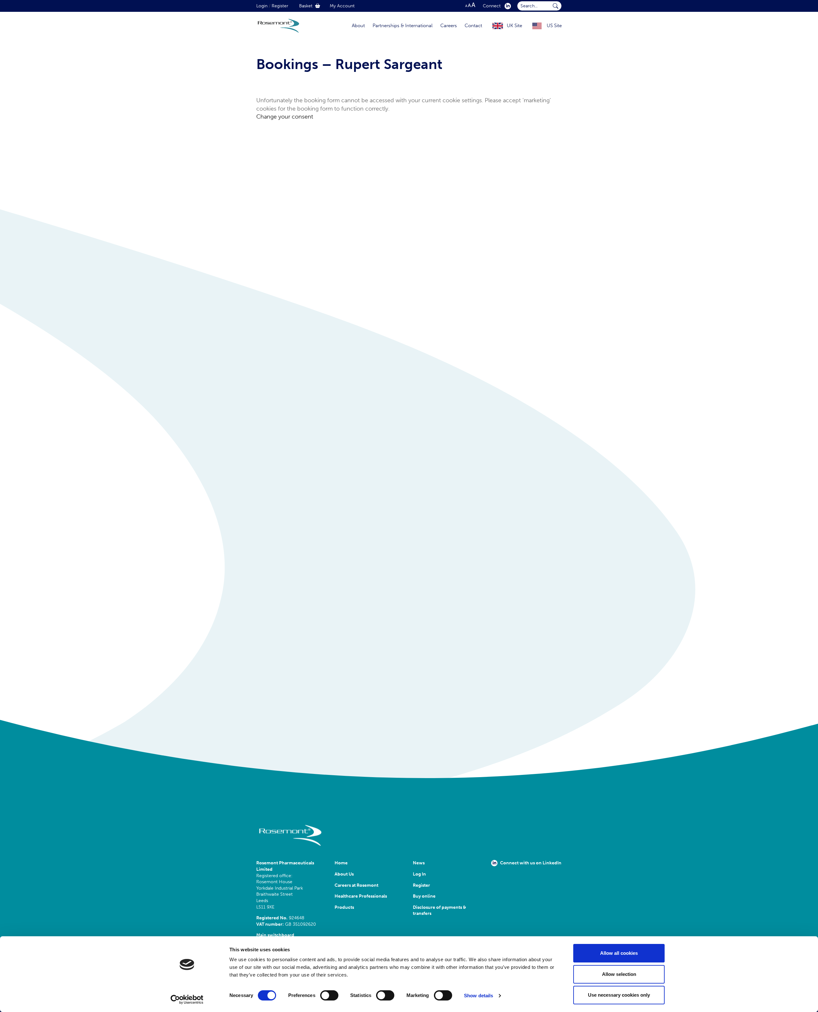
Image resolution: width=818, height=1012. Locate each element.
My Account (342, 6)
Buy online (424, 896)
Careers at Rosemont (357, 885)
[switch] (329, 995)
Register (280, 6)
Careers (448, 25)
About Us (344, 874)
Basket (306, 6)
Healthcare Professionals (361, 896)
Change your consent (284, 116)
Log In (419, 874)
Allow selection (619, 974)
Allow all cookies (619, 953)
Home (341, 863)
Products (344, 907)
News (419, 863)
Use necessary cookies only (619, 995)
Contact (473, 25)
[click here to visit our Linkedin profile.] (506, 6)
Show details (478, 995)
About (358, 25)
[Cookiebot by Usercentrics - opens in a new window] (187, 999)
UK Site (514, 25)
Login (261, 6)
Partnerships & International (403, 25)
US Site (554, 25)
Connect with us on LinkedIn (530, 863)
